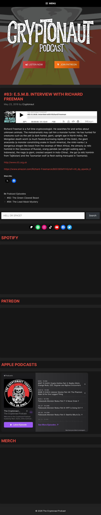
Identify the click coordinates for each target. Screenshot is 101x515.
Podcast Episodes (16, 193)
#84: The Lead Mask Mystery (22, 201)
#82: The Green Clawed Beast (23, 198)
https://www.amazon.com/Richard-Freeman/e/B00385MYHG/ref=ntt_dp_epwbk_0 (47, 169)
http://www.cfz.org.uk (15, 162)
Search (92, 215)
